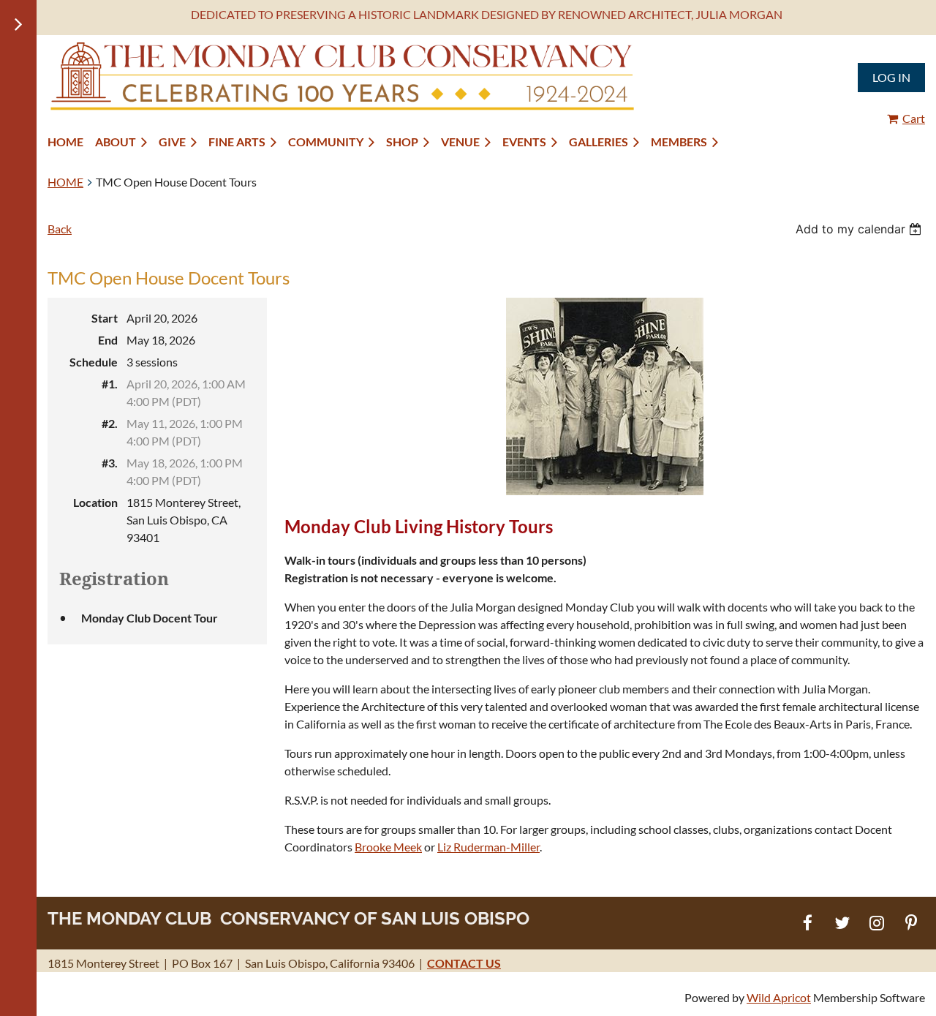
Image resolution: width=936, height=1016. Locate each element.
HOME (65, 182)
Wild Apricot (779, 997)
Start (104, 318)
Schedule (93, 362)
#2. (110, 423)
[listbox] (860, 229)
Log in (891, 77)
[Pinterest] (910, 922)
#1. (110, 384)
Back (60, 229)
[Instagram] (876, 922)
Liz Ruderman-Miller (488, 847)
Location (95, 502)
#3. (110, 463)
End (108, 340)
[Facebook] (807, 922)
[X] (842, 922)
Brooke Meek (388, 847)
